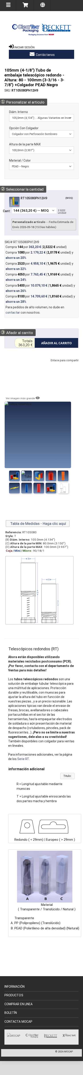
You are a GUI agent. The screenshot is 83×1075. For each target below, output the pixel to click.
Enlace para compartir (63, 365)
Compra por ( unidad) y (39, 255)
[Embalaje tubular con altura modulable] (51, 476)
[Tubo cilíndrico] (51, 488)
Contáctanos (45, 55)
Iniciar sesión (24, 47)
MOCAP (68, 1051)
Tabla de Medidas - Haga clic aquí (37, 523)
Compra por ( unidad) (36, 247)
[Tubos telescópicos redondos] (26, 476)
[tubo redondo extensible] (38, 488)
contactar (13, 312)
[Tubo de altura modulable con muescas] (26, 488)
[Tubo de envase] (63, 476)
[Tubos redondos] (14, 476)
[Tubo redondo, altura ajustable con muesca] (38, 476)
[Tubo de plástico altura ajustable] (14, 488)
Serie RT (23, 759)
